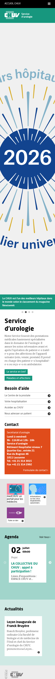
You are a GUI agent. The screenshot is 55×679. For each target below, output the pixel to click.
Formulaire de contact (35, 470)
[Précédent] (5, 562)
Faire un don (13, 520)
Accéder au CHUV (14, 407)
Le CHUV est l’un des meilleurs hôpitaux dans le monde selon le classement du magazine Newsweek (27, 302)
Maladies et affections (18, 378)
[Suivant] (50, 562)
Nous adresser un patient (18, 413)
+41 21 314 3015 (22, 461)
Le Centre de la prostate (17, 395)
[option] (27, 166)
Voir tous (44, 537)
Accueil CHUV (13, 3)
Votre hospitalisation (16, 401)
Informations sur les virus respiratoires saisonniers (35, 500)
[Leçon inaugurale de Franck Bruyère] (39, 652)
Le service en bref (16, 371)
